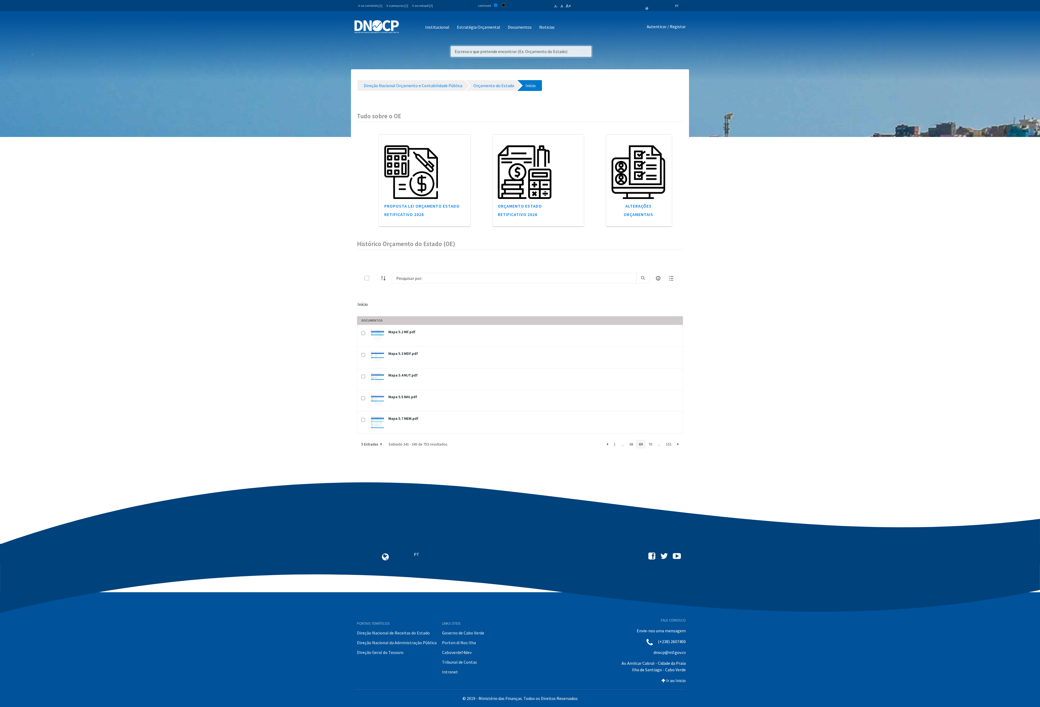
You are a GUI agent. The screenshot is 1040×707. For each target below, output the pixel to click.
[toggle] (375, 278)
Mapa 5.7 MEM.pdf (403, 418)
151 (669, 444)
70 (650, 444)
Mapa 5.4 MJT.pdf (403, 375)
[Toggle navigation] (406, 27)
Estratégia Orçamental (478, 27)
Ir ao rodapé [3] (422, 6)
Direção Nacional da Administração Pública (397, 642)
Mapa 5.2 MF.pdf (401, 331)
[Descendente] (385, 278)
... (622, 444)
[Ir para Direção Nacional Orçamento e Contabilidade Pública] (376, 26)
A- (556, 6)
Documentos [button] (520, 27)
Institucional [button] (437, 27)
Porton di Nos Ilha (459, 642)
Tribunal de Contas (459, 662)
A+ (568, 6)
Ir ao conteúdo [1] (370, 6)
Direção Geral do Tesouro (380, 652)
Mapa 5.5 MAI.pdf (402, 396)
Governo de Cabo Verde (463, 633)
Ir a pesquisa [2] (397, 6)
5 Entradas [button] (370, 444)
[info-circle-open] (658, 278)
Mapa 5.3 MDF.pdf (403, 353)
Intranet (450, 672)
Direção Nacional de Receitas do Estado (393, 633)
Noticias (547, 27)
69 (641, 444)
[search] (643, 278)
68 (631, 444)
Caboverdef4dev (457, 652)
